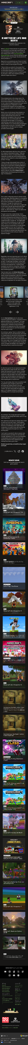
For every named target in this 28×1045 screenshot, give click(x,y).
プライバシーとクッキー (5, 1038)
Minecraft (4, 985)
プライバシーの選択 (7, 1042)
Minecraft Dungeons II (6, 986)
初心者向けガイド (18, 990)
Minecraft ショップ (18, 986)
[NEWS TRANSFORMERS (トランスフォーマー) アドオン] (14, 548)
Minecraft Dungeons (6, 988)
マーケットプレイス (18, 985)
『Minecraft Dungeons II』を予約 (13, 9)
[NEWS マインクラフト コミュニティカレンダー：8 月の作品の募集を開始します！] (14, 943)
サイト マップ (17, 995)
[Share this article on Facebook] (23, 451)
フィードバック (18, 994)
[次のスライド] (17, 312)
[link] (5, 971)
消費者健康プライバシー (15, 1038)
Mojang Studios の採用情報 (7, 998)
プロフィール (17, 1002)
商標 (2, 1040)
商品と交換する (18, 1004)
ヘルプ (16, 992)
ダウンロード (17, 997)
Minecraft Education (6, 991)
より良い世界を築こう (6, 1000)
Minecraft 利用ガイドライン (7, 1027)
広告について (6, 1040)
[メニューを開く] (25, 2)
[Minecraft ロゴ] (7, 3)
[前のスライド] (10, 312)
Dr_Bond (6, 48)
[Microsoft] (24, 1036)
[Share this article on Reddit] (19, 451)
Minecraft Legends (5, 990)
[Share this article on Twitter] (15, 451)
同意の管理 (16, 1027)
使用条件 (23, 1038)
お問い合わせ (17, 998)
